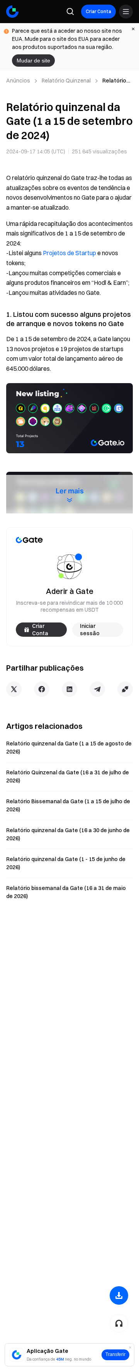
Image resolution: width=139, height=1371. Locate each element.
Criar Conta (98, 11)
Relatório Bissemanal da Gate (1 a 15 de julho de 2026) (68, 805)
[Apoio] (119, 1323)
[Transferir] (119, 1295)
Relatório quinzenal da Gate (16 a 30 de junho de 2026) (68, 834)
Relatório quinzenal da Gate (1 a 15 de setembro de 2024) (115, 81)
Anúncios (18, 80)
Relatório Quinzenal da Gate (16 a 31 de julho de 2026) (67, 776)
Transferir (115, 1354)
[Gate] (12, 11)
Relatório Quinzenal (66, 80)
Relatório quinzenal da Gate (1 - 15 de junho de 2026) (65, 863)
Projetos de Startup (69, 253)
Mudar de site (33, 60)
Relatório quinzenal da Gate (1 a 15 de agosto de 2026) (69, 747)
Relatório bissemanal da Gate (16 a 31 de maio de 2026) (66, 892)
